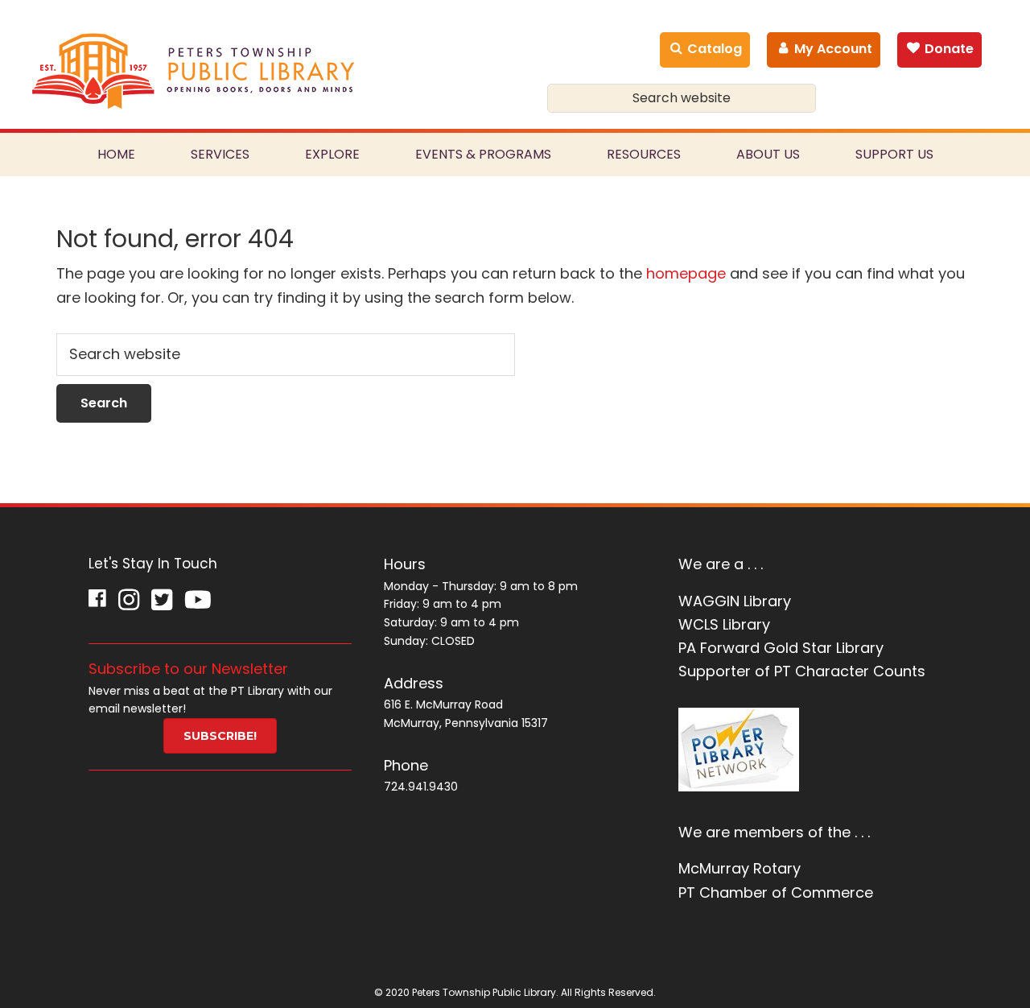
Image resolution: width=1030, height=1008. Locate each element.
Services (220, 154)
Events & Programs (483, 154)
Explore (332, 154)
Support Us (894, 154)
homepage (686, 273)
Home (116, 154)
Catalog (713, 48)
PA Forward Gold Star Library (781, 648)
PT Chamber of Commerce (775, 892)
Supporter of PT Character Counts (801, 671)
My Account (831, 48)
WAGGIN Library (734, 601)
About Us (768, 154)
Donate (947, 48)
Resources (644, 154)
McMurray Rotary (739, 868)
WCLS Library (724, 624)
